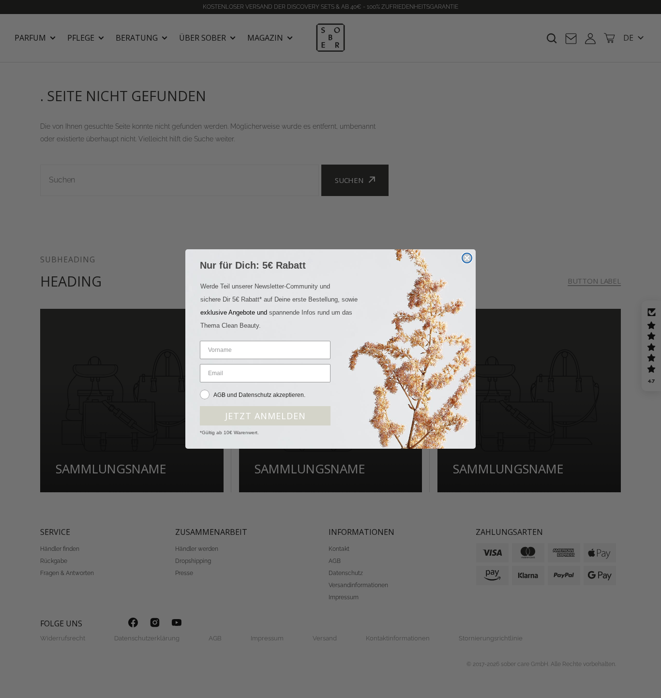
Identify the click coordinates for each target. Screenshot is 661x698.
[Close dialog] (467, 258)
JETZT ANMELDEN (265, 416)
